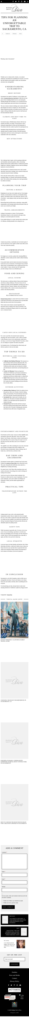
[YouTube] (24, 1)
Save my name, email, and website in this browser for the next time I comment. (14, 896)
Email (3, 879)
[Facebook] (13, 1)
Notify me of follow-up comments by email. (13, 900)
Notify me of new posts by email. (10, 902)
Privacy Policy (14, 981)
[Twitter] (16, 1)
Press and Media (14, 975)
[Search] (28, 1)
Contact (14, 978)
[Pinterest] (19, 1)
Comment (4, 852)
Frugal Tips (9, 594)
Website (3, 886)
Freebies (14, 972)
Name (3, 871)
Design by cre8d (14, 1012)
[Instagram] (21, 1)
